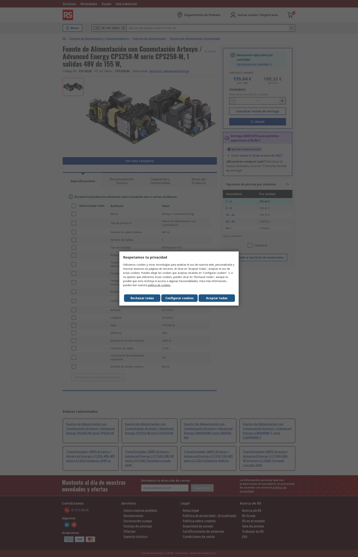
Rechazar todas (142, 298)
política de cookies (159, 285)
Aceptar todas (216, 298)
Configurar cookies (179, 298)
